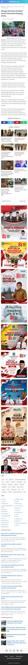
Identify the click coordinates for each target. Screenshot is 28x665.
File (24, 482)
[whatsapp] (23, 122)
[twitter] (11, 122)
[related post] (7, 133)
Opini (8, 489)
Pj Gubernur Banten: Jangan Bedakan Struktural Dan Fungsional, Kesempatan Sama (7, 155)
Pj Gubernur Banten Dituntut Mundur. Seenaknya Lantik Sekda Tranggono (21, 189)
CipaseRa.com (17, 663)
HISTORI (4, 484)
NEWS (13, 487)
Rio (22, 489)
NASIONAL (4, 487)
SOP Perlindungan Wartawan (14, 658)
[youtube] (21, 651)
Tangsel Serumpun (17, 492)
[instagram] (10, 651)
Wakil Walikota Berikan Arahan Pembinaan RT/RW (20, 140)
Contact (12, 656)
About (6, 656)
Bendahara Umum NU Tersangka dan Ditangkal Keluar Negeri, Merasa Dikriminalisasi (7, 173)
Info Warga (10, 484)
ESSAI (7, 482)
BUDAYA (11, 479)
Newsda (3, 489)
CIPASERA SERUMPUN (20, 479)
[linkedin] (18, 651)
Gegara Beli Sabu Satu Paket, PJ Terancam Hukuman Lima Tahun (6, 140)
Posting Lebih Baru (6, 201)
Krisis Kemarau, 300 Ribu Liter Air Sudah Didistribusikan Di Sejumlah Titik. (16, 629)
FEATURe (13, 482)
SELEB (10, 492)
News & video (20, 487)
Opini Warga (13, 489)
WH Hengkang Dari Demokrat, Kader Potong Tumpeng (20, 170)
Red (19, 489)
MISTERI (22, 484)
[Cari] (26, 2)
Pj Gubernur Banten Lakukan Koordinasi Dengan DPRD (19, 154)
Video (24, 492)
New (9, 487)
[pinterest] (17, 122)
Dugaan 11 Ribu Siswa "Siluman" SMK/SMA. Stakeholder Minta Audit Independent (16, 642)
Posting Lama (23, 201)
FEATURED (19, 482)
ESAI (3, 482)
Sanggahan (4, 492)
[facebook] (4, 122)
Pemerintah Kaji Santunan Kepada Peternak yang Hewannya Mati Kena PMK (6, 192)
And (6, 479)
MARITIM (16, 484)
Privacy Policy (19, 656)
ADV (3, 479)
